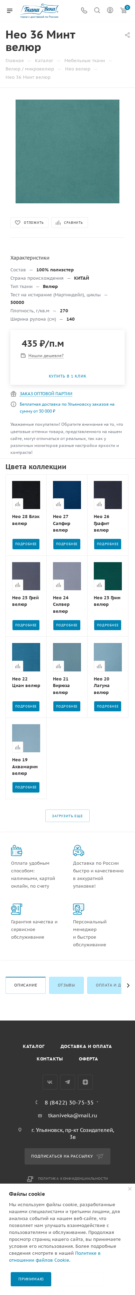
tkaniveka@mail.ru (72, 1115)
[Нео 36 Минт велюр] (67, 151)
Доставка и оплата (86, 1046)
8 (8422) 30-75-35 (69, 1102)
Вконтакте (50, 1082)
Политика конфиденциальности (73, 1178)
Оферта (88, 1059)
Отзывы (66, 985)
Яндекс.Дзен (85, 1082)
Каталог (34, 1046)
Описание (25, 985)
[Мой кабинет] (110, 11)
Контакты (50, 1059)
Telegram (67, 1082)
